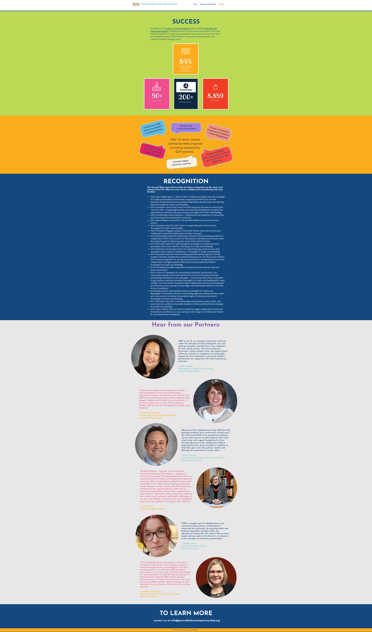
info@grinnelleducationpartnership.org (195, 620)
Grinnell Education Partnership (159, 4)
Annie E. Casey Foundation (177, 28)
